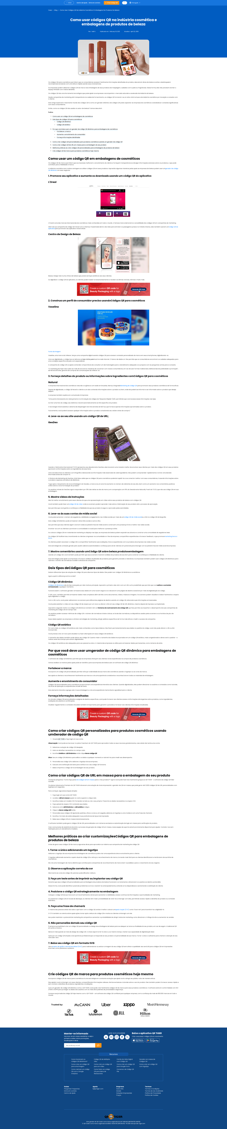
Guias (66, 1086)
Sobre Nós (119, 1089)
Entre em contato (70, 1091)
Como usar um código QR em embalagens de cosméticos (73, 116)
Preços (118, 1095)
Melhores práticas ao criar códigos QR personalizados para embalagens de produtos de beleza (86, 148)
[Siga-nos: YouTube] (111, 1037)
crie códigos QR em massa (85, 780)
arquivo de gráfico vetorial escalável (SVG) (67, 947)
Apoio (95, 1086)
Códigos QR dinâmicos (56, 585)
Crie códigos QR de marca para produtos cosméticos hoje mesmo (76, 151)
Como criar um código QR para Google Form (126, 1065)
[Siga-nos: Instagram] (116, 1037)
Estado (118, 1091)
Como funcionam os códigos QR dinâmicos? (79, 1060)
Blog (55, 10)
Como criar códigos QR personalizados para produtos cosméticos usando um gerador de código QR (87, 142)
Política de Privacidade (153, 1093)
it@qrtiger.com (98, 1089)
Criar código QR (112, 3)
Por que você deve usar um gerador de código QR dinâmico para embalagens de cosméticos (85, 129)
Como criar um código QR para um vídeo (103, 1065)
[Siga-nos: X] (127, 1037)
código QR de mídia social (133, 517)
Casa (50, 10)
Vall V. (94, 31)
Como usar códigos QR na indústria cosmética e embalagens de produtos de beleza (89, 10)
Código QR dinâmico (64, 122)
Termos (148, 1086)
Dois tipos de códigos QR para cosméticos (67, 119)
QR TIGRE (61, 739)
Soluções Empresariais (124, 1093)
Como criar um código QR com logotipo (148, 1065)
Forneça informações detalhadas (68, 137)
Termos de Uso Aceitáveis (154, 1091)
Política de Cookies (151, 1095)
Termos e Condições (152, 1089)
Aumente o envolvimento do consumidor (71, 134)
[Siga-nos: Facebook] (122, 1037)
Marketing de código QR (128, 386)
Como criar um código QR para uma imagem (80, 1065)
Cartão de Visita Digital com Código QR (125, 1060)
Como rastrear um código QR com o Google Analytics (80, 1071)
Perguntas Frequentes (72, 1089)
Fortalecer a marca (64, 131)
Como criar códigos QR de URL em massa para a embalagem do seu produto (79, 145)
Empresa (120, 1086)
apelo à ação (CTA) (122, 910)
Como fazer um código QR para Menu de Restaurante (102, 1071)
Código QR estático (63, 125)
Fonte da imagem (54, 352)
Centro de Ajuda (69, 1093)
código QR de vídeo (76, 504)
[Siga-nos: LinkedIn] (106, 1037)
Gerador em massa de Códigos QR (147, 1060)
